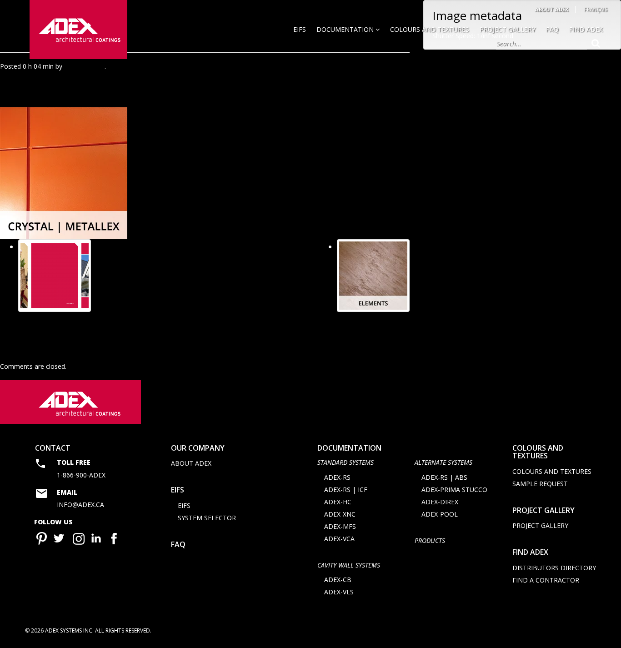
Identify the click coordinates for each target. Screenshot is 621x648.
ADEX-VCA (339, 538)
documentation (349, 448)
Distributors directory (554, 567)
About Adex (551, 9)
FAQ (552, 29)
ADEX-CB (337, 579)
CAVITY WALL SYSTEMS (348, 565)
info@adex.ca (80, 504)
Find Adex (586, 29)
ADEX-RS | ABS (444, 477)
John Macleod (84, 66)
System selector (207, 517)
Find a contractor (545, 580)
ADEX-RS (337, 477)
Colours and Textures (429, 29)
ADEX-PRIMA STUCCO (454, 489)
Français (595, 9)
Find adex (530, 552)
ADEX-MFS (340, 526)
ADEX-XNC (340, 514)
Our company (198, 448)
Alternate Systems (443, 462)
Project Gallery (508, 29)
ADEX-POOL (439, 514)
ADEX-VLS (339, 592)
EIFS (299, 29)
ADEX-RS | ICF (345, 489)
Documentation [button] (346, 29)
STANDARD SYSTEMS (345, 462)
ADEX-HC (337, 501)
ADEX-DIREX (439, 501)
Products (430, 540)
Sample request (540, 483)
